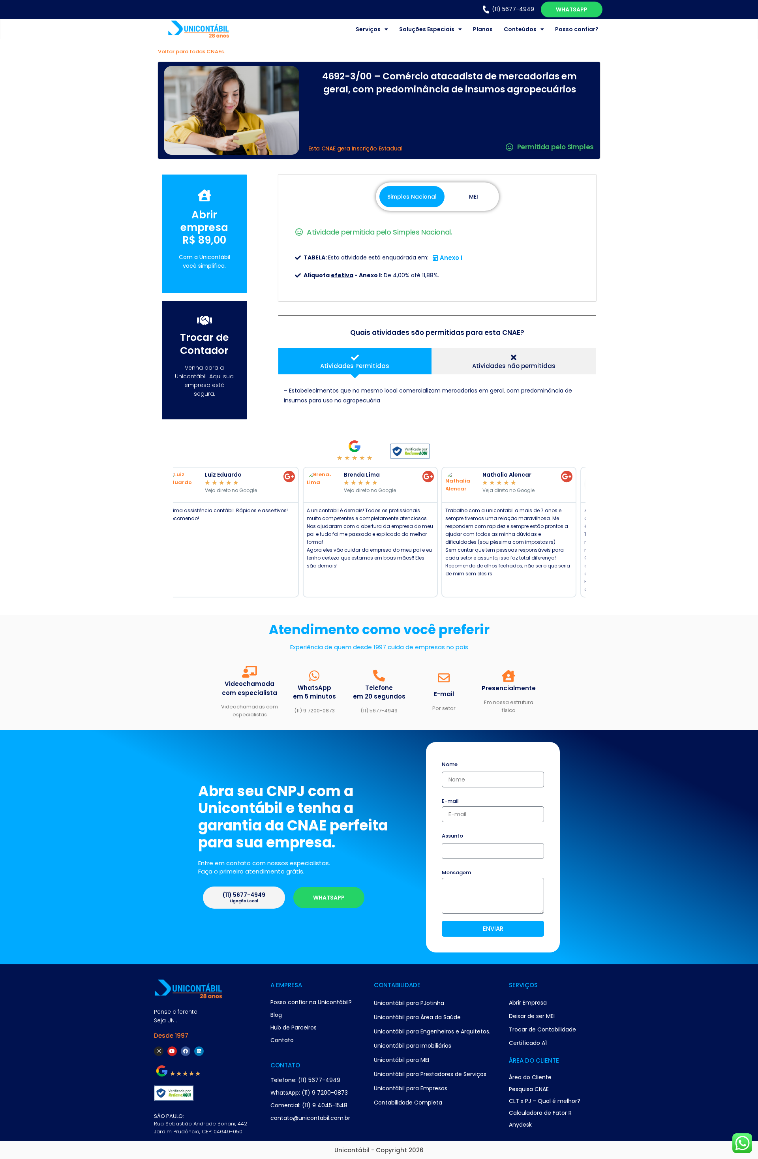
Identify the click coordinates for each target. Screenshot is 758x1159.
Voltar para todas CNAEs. (191, 51)
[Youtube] (172, 1051)
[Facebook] (185, 1051)
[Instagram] (158, 1051)
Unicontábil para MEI (401, 1060)
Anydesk (520, 1125)
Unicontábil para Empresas (410, 1088)
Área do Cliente (530, 1077)
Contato (282, 1040)
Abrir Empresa (528, 1003)
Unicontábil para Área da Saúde (417, 1017)
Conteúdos (520, 29)
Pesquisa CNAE (529, 1089)
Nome (450, 765)
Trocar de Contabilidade (542, 1029)
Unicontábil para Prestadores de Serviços (430, 1074)
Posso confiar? (577, 29)
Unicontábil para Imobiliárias (412, 1046)
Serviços (368, 29)
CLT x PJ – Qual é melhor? (544, 1101)
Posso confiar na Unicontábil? (311, 1002)
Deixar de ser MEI (532, 1016)
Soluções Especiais (426, 29)
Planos (483, 29)
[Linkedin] (199, 1051)
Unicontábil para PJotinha (409, 1003)
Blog (276, 1015)
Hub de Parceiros (293, 1027)
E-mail (450, 801)
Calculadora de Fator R (540, 1113)
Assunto (452, 836)
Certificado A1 (528, 1043)
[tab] (354, 361)
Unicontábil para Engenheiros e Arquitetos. (432, 1031)
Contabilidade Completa (408, 1102)
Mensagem (456, 873)
